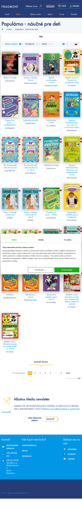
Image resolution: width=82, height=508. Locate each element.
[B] (51, 149)
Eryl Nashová (9, 128)
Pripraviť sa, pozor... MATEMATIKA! (10, 122)
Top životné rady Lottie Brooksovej (10, 166)
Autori (50, 14)
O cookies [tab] (68, 240)
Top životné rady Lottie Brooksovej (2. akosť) (30, 167)
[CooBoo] (48, 484)
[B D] (10, 149)
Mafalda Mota (30, 123)
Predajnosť (29, 44)
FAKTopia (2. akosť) (31, 295)
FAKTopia (10, 294)
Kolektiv (10, 218)
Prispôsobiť (39, 270)
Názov (44, 44)
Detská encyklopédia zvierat (51, 80)
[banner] (8, 7)
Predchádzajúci (18, 373)
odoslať (50, 419)
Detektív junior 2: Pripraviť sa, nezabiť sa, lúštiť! (72, 80)
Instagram (72, 449)
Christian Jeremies (30, 83)
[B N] (72, 104)
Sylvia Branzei (72, 130)
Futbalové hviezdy (51, 165)
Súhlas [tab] (14, 240)
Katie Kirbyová (9, 171)
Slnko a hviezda (10, 78)
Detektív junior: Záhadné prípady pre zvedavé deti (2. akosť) (10, 345)
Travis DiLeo (51, 168)
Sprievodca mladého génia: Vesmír (51, 297)
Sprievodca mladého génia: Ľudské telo (72, 214)
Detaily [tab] (41, 240)
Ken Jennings (72, 220)
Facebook (71, 454)
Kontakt (74, 14)
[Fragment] (18, 484)
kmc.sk (25, 451)
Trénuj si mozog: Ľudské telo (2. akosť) (30, 214)
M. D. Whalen (51, 126)
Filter (41, 36)
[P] (10, 61)
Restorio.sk (26, 456)
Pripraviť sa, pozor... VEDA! (51, 213)
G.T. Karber (72, 86)
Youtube (71, 459)
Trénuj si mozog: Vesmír (30, 79)
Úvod (7, 14)
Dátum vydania (11, 44)
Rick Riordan (9, 81)
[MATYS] (63, 484)
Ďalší (68, 373)
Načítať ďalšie (41, 362)
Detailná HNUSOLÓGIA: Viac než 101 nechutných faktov (72, 124)
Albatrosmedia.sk (29, 445)
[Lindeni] (4, 484)
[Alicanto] (78, 484)
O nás (61, 14)
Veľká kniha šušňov (51, 121)
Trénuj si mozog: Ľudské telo (10, 213)
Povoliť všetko (66, 270)
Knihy (18, 14)
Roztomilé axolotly (30, 120)
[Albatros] (33, 484)
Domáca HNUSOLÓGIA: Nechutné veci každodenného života (72, 170)
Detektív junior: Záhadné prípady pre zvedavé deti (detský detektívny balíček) (72, 299)
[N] (51, 61)
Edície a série (35, 14)
